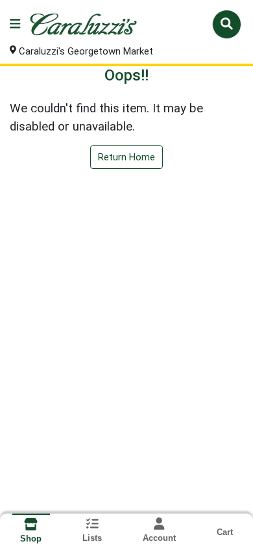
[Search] (227, 24)
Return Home (126, 157)
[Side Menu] (15, 24)
